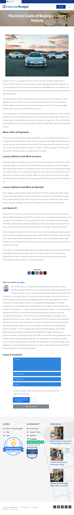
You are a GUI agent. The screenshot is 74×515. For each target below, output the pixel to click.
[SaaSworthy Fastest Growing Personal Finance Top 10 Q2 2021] (32, 448)
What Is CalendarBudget (14, 429)
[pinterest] (67, 1)
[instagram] (64, 1)
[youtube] (61, 1)
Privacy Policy (14, 509)
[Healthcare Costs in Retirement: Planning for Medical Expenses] (56, 433)
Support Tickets (35, 432)
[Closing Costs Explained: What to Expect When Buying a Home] (56, 454)
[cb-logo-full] (16, 6)
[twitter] (70, 1)
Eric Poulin (21, 282)
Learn (8, 436)
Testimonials (34, 429)
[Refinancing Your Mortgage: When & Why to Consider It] (56, 475)
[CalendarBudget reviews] (35, 438)
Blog (7, 432)
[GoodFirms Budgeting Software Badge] (13, 438)
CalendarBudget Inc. (12, 507)
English (11, 1)
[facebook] (57, 1)
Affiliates (33, 436)
